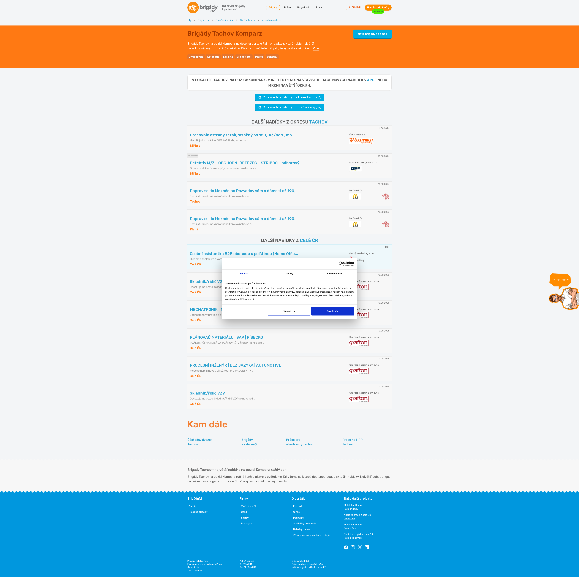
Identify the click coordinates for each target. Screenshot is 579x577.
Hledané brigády (198, 511)
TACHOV (318, 122)
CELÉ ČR (309, 240)
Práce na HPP (352, 442)
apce (372, 80)
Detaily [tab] (289, 273)
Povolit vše (333, 311)
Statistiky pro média (304, 523)
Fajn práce (350, 528)
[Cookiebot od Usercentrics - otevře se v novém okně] (341, 264)
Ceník (244, 511)
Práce (287, 7)
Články (193, 506)
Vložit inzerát (248, 506)
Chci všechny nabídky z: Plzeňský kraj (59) (292, 107)
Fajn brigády (351, 508)
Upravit (287, 311)
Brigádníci (303, 7)
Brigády (273, 7)
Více (316, 48)
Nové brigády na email (372, 34)
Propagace (247, 523)
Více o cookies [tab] (334, 273)
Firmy (319, 7)
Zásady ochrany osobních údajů (311, 535)
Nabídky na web (302, 529)
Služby (245, 517)
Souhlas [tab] (244, 273)
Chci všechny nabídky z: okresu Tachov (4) (292, 97)
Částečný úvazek (199, 442)
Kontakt (297, 506)
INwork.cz (349, 518)
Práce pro (299, 442)
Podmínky (298, 517)
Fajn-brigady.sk (353, 537)
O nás (296, 511)
